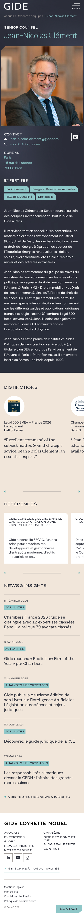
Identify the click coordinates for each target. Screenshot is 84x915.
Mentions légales (14, 887)
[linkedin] (8, 857)
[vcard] (75, 137)
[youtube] (18, 857)
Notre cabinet (18, 850)
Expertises (14, 837)
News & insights (19, 846)
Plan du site (11, 891)
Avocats (12, 832)
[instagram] (27, 857)
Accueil (9, 16)
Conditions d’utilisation (18, 896)
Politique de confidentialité (20, 901)
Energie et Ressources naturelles (53, 189)
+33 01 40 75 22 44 (25, 144)
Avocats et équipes (30, 16)
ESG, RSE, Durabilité (19, 197)
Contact (69, 909)
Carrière (51, 832)
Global (11, 841)
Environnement (16, 189)
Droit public (45, 197)
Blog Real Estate (59, 844)
